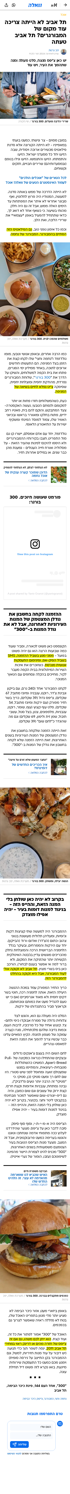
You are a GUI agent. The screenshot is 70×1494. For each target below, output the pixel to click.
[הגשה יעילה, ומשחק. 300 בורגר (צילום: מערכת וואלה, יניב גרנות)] (35, 836)
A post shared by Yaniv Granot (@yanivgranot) (35, 593)
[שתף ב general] (6, 5)
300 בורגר (43, 378)
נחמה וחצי (60, 1399)
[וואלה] (35, 5)
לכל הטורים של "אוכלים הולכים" (42, 178)
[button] (54, 5)
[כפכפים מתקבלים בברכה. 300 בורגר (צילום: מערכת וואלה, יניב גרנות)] (35, 1251)
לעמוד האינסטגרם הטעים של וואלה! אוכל (36, 183)
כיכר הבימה (29, 1399)
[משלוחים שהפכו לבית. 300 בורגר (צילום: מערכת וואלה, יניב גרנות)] (35, 294)
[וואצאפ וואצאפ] (13, 5)
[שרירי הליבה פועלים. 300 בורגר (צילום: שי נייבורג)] (35, 98)
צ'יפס (40, 1399)
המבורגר (49, 1399)
